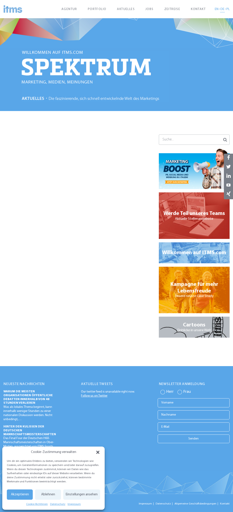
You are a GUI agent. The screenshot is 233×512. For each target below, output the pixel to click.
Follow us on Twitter (94, 396)
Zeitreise (172, 9)
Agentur (69, 9)
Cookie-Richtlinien (37, 504)
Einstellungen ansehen (82, 494)
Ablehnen (48, 494)
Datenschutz (57, 504)
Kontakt (198, 9)
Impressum (74, 504)
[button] (98, 452)
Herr (170, 392)
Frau (187, 392)
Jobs (149, 9)
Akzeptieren (20, 494)
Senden (193, 438)
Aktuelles (126, 9)
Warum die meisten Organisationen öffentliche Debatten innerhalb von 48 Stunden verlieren (28, 397)
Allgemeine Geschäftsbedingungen (195, 503)
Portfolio (97, 9)
